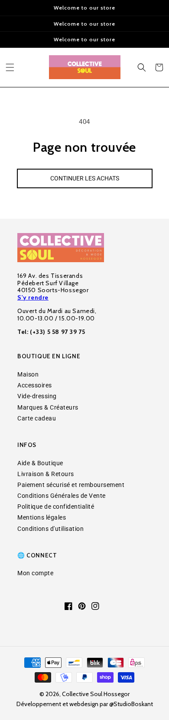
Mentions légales (41, 517)
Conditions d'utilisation (50, 528)
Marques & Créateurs (47, 407)
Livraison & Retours (45, 473)
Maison (28, 374)
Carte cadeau (36, 418)
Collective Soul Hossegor (96, 694)
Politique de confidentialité (55, 506)
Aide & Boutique (40, 463)
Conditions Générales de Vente (61, 495)
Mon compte (35, 573)
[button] (10, 67)
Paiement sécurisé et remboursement (70, 484)
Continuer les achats (84, 178)
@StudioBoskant (131, 704)
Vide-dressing (37, 396)
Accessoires (34, 385)
